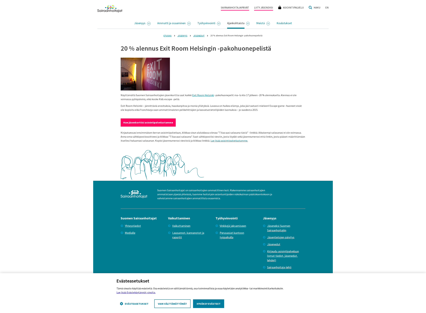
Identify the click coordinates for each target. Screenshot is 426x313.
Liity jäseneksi (263, 7)
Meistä (260, 23)
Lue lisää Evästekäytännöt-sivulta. (136, 292)
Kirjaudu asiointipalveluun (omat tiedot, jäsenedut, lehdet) (283, 255)
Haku (317, 7)
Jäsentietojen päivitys (280, 237)
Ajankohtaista (235, 23)
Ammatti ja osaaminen (171, 23)
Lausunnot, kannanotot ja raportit (188, 235)
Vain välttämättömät (172, 303)
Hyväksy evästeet (208, 303)
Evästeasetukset (136, 303)
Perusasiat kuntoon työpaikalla (232, 235)
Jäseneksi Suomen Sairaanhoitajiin (278, 228)
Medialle (130, 233)
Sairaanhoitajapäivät (235, 7)
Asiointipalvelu (293, 7)
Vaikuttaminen (181, 226)
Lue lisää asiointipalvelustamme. (229, 140)
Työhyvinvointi (206, 23)
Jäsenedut (273, 244)
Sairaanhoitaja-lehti (279, 267)
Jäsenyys (139, 23)
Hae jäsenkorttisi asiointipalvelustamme (148, 122)
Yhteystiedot (133, 226)
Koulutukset (284, 23)
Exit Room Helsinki (203, 95)
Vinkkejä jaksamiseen (233, 226)
